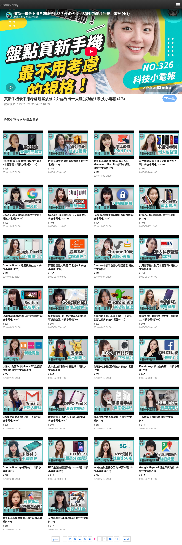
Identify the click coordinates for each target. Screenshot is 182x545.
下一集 (169, 98)
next (126, 539)
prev (55, 539)
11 (116, 539)
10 (110, 539)
